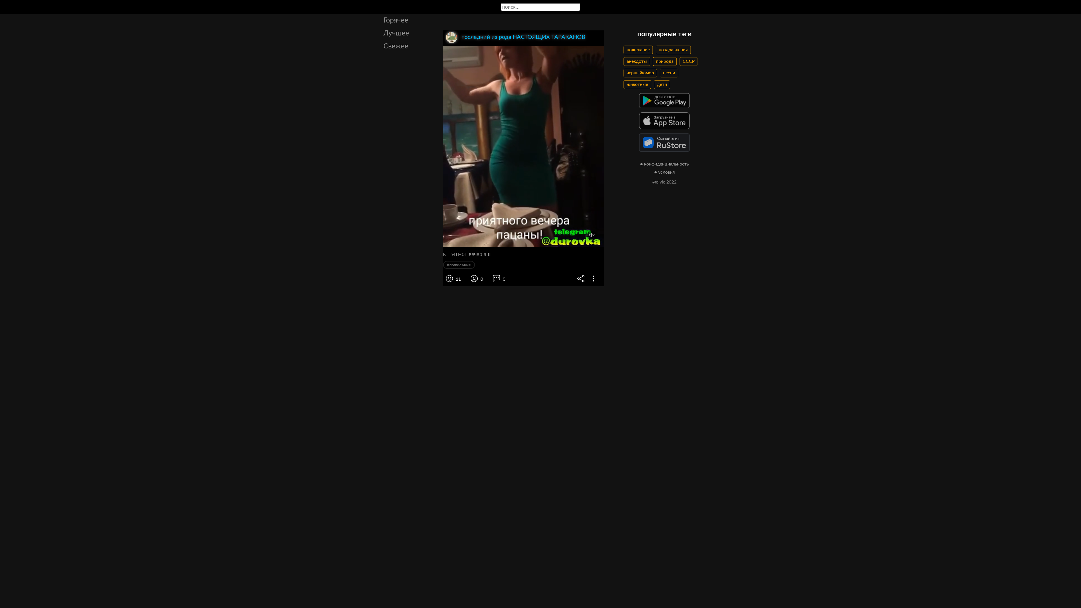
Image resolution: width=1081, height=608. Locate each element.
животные (637, 84)
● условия (664, 172)
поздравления (673, 50)
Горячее (395, 20)
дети (662, 84)
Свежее (395, 46)
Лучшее (396, 33)
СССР (689, 61)
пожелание (638, 50)
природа (665, 61)
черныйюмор (640, 73)
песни (669, 73)
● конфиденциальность (664, 164)
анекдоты (637, 61)
